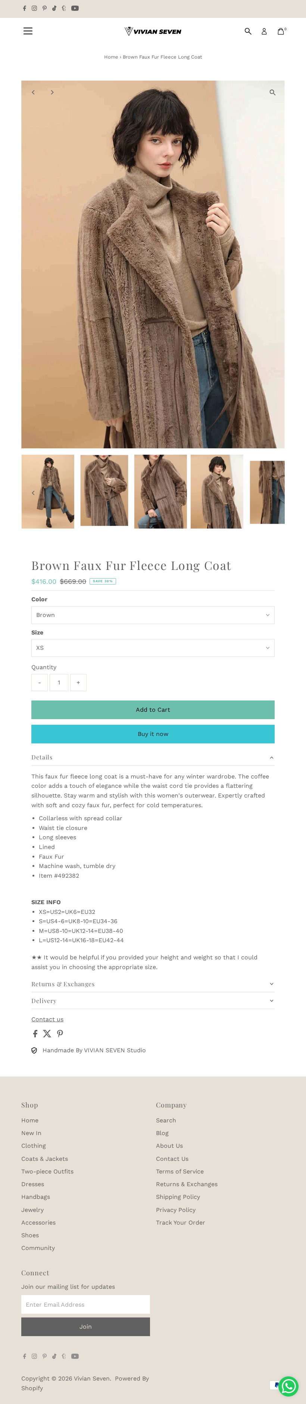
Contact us (47, 1019)
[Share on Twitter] (48, 1035)
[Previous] (33, 92)
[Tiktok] (54, 9)
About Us (169, 1145)
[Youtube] (75, 9)
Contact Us (172, 1158)
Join (85, 1326)
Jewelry (32, 1209)
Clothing (33, 1145)
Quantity (43, 667)
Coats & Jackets (44, 1158)
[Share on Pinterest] (60, 1035)
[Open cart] (281, 31)
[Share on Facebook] (36, 1035)
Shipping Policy (178, 1196)
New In (31, 1133)
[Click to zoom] (272, 92)
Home (111, 57)
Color (39, 599)
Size (37, 632)
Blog (162, 1133)
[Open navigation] (28, 31)
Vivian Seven (92, 1378)
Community (38, 1247)
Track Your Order (180, 1222)
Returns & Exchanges (187, 1184)
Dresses (32, 1184)
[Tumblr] (64, 9)
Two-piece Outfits (47, 1171)
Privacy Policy (176, 1209)
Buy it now (153, 733)
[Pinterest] (45, 9)
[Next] (51, 92)
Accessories (38, 1222)
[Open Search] (248, 31)
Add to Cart (153, 709)
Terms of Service (180, 1171)
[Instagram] (34, 9)
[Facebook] (24, 9)
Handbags (35, 1196)
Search (166, 1120)
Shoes (30, 1235)
